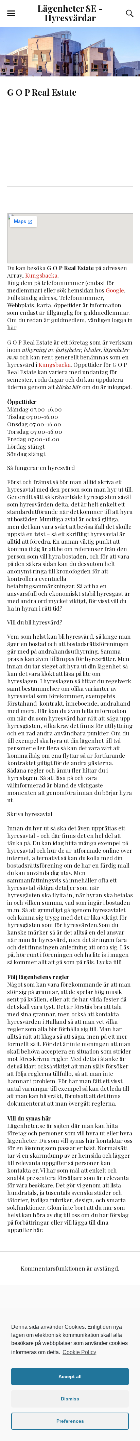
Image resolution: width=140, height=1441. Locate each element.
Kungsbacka (41, 275)
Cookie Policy (79, 1352)
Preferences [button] (70, 1421)
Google (115, 290)
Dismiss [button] (70, 1398)
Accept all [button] (70, 1376)
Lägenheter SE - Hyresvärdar (70, 12)
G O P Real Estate (41, 92)
